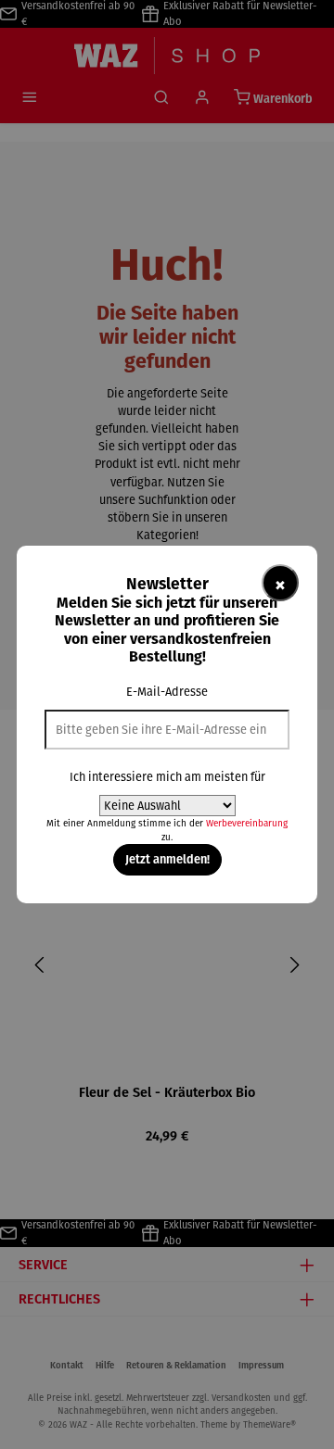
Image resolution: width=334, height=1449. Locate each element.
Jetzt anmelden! (167, 859)
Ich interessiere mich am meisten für (167, 777)
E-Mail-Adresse (167, 691)
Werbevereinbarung (247, 823)
